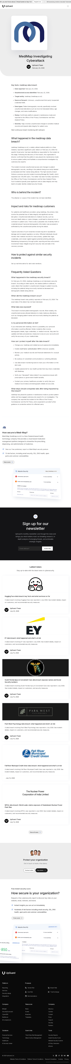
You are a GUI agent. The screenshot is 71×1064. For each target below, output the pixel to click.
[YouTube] (68, 1055)
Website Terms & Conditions (18, 1059)
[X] (53, 1055)
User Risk (30, 992)
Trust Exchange (54, 992)
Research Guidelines (51, 1059)
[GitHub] (62, 1055)
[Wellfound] (65, 1055)
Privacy (67, 1059)
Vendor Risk (31, 987)
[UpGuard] (7, 6)
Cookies (60, 1059)
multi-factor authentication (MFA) (31, 349)
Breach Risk (53, 987)
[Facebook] (59, 1055)
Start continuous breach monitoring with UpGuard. (28, 130)
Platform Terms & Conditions (35, 1059)
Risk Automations (32, 996)
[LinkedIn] (56, 1055)
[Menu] (67, 6)
